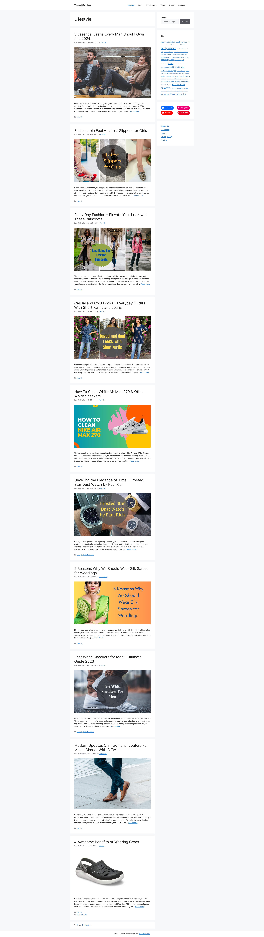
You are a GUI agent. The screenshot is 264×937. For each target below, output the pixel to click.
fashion (84, 914)
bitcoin (185, 45)
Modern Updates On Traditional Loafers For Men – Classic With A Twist (111, 747)
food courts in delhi (179, 63)
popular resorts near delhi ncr (168, 76)
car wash (163, 54)
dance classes (176, 57)
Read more (134, 111)
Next (88, 925)
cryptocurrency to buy (166, 57)
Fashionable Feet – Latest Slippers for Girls (110, 130)
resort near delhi (181, 76)
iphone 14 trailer (181, 71)
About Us (181, 5)
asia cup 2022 (174, 42)
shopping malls (175, 88)
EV (183, 60)
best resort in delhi (166, 45)
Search (164, 18)
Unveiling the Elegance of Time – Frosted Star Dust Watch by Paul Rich (108, 482)
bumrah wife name (168, 52)
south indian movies (171, 91)
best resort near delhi (177, 45)
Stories (164, 140)
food (170, 63)
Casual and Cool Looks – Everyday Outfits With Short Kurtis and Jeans (109, 305)
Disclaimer (165, 130)
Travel (163, 5)
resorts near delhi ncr (176, 81)
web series (181, 94)
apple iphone (164, 42)
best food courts (185, 42)
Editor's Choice (88, 555)
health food (174, 67)
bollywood (168, 48)
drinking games (167, 60)
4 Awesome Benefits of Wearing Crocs (106, 842)
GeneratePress (144, 934)
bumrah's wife (179, 49)
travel (173, 94)
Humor (171, 5)
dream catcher (185, 57)
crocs (79, 914)
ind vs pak (171, 71)
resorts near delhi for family (174, 79)
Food (140, 5)
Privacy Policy (166, 137)
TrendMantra (82, 5)
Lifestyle (131, 5)
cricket (169, 54)
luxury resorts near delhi (175, 73)
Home (163, 133)
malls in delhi (185, 73)
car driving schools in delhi (181, 52)
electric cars (177, 60)
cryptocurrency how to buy (180, 54)
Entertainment (151, 5)
